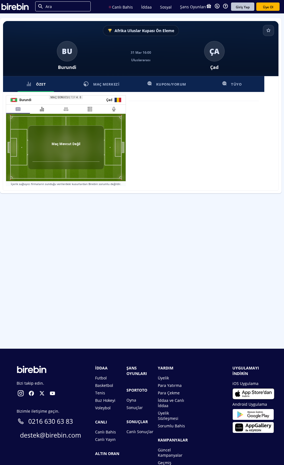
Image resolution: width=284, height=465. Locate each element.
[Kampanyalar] (209, 6)
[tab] (18, 109)
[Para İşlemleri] (217, 6)
